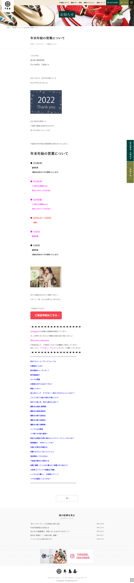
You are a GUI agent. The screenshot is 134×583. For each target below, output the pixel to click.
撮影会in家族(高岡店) (38, 411)
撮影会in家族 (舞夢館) (38, 406)
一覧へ (67, 498)
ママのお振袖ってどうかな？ (40, 479)
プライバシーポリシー (55, 578)
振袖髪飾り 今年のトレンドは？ (42, 442)
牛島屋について (64, 2)
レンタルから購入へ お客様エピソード (44, 474)
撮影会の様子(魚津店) (38, 415)
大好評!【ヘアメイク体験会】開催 (42, 470)
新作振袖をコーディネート (39, 370)
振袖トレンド (101, 2)
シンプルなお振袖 (36, 429)
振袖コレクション (89, 2)
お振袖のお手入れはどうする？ (41, 384)
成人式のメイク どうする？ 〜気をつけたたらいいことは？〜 (52, 393)
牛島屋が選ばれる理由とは (39, 461)
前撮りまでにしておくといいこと (42, 451)
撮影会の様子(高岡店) (38, 420)
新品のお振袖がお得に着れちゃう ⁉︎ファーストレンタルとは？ (52, 438)
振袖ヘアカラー (35, 388)
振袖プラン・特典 (76, 2)
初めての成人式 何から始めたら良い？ (44, 402)
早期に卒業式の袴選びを (39, 447)
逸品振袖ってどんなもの (39, 456)
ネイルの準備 (35, 379)
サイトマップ (82, 578)
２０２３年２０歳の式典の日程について (44, 397)
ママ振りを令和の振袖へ (39, 433)
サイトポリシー (70, 578)
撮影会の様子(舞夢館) (38, 424)
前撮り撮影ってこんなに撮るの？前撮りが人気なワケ (49, 465)
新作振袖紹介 (35, 375)
